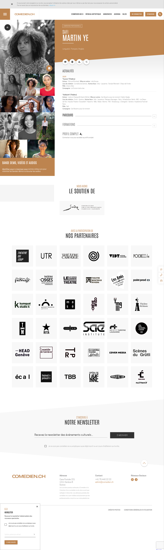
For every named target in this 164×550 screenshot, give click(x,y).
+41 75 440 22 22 (103, 479)
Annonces (107, 14)
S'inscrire (150, 14)
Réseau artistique (93, 14)
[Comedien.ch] (25, 14)
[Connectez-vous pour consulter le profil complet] (79, 62)
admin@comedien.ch (104, 482)
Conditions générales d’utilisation (138, 510)
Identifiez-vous (8, 169)
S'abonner (122, 435)
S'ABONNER (11, 542)
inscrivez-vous (22, 169)
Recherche (160, 14)
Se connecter (137, 14)
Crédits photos (114, 510)
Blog (125, 14)
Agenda (117, 14)
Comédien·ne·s (77, 14)
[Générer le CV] (72, 62)
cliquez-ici (52, 5)
